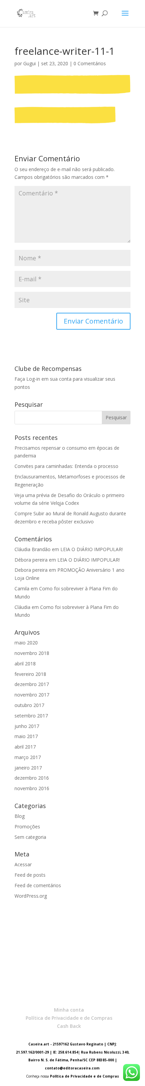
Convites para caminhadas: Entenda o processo (66, 466)
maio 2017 (26, 736)
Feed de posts (30, 875)
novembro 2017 (31, 694)
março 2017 (27, 757)
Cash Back (69, 1026)
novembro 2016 (31, 788)
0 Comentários (90, 63)
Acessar (23, 864)
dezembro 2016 (31, 778)
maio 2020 (26, 642)
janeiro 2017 (28, 767)
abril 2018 (25, 663)
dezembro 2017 (31, 684)
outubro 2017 (29, 705)
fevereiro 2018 (30, 674)
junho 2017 (26, 726)
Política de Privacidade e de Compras (69, 1018)
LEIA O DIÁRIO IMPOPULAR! (91, 549)
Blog (19, 816)
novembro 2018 (31, 653)
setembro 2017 (31, 715)
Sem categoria (30, 837)
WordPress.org (30, 896)
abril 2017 (25, 746)
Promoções (27, 826)
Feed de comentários (37, 885)
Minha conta (69, 1010)
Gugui (29, 63)
